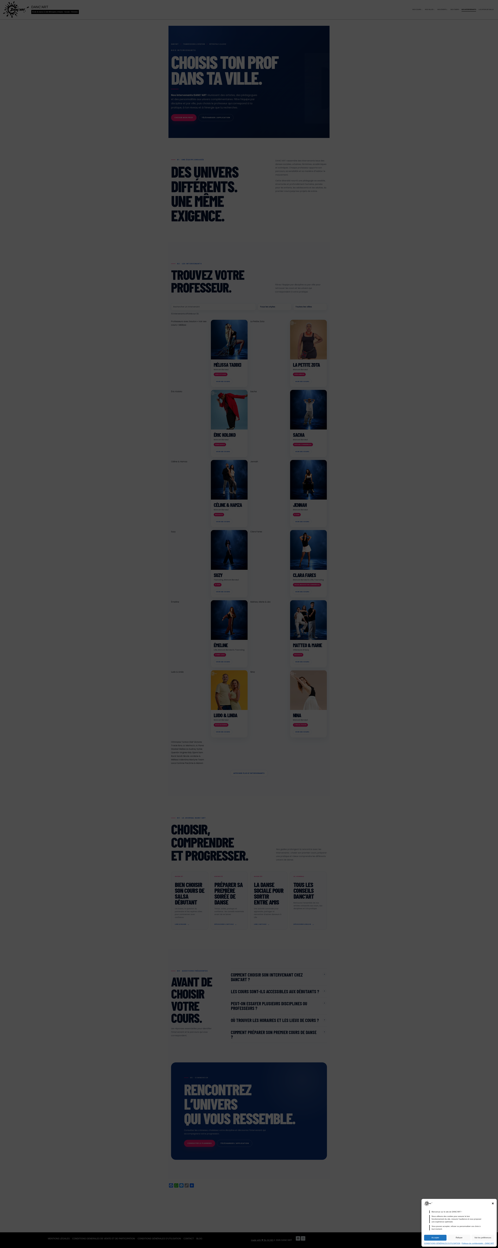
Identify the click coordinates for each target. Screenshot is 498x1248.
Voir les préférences (482, 1237)
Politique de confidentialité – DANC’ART (478, 1243)
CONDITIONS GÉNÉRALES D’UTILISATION (442, 1243)
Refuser (459, 1237)
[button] (493, 1203)
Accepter (435, 1237)
